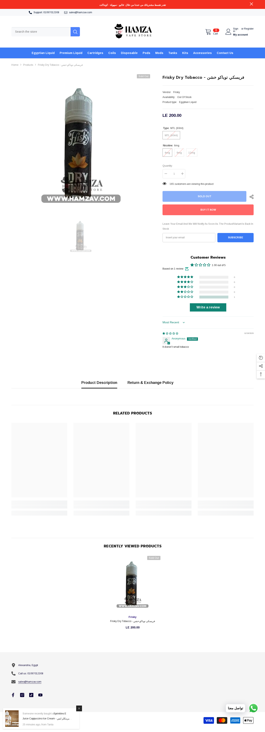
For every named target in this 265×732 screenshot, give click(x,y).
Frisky (176, 92)
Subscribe (235, 237)
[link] (39, 507)
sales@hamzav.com (80, 12)
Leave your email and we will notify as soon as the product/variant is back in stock (208, 226)
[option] (80, 143)
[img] (170, 333)
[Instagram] (22, 695)
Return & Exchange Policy (150, 383)
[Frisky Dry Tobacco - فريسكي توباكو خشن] (132, 584)
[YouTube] (40, 695)
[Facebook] (13, 695)
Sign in (235, 29)
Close (251, 4)
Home (14, 64)
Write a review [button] (208, 307)
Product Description (99, 383)
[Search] (45, 31)
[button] (185, 297)
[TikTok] (31, 695)
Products (28, 64)
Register (249, 28)
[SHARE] (250, 197)
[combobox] (41, 31)
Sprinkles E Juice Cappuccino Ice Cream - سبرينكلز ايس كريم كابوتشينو (47, 718)
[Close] (79, 708)
